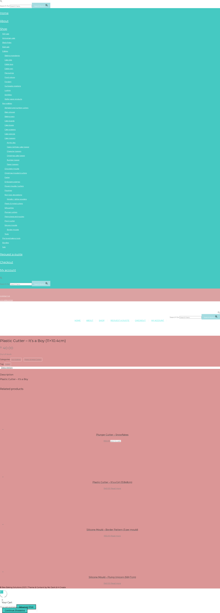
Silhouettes (9, 208)
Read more (116, 488)
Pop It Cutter (10, 221)
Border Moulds (13, 230)
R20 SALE (5, 34)
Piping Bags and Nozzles (14, 217)
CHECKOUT (6, 262)
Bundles (5, 243)
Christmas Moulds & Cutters (16, 173)
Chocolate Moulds (12, 169)
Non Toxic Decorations (13, 195)
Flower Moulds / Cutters (14, 186)
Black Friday (6, 43)
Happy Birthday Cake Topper (18, 147)
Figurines (8, 190)
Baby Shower (10, 112)
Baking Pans (9, 117)
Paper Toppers (12, 164)
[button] (1, 2)
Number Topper (13, 160)
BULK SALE (5, 47)
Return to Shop (26, 607)
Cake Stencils (10, 134)
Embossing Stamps (12, 182)
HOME (4, 13)
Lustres (8, 90)
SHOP (3, 29)
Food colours (10, 77)
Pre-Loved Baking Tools (11, 238)
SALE (4, 247)
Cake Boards (9, 121)
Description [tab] (7, 367)
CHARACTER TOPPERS (14, 151)
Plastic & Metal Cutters (14, 204)
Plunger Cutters (11, 212)
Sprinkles (8, 95)
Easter (7, 177)
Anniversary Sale (8, 38)
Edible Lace (9, 64)
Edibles (5, 51)
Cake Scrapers (10, 130)
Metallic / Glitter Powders (17, 199)
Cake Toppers (10, 138)
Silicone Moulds (11, 225)
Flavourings (9, 73)
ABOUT (4, 21)
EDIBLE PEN (9, 69)
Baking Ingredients (12, 56)
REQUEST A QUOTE (11, 254)
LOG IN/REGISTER (6, 300)
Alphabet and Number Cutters (16, 108)
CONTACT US (5, 296)
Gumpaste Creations (13, 86)
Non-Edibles (7, 103)
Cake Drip (8, 60)
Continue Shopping (15, 610)
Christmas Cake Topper (16, 156)
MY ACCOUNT (8, 270)
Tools (7, 234)
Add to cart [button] (115, 441)
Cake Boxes (9, 125)
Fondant (8, 82)
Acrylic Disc (11, 143)
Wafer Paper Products (13, 99)
